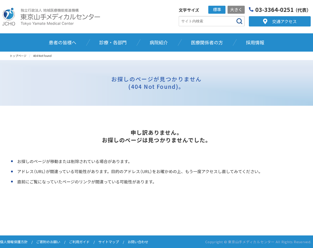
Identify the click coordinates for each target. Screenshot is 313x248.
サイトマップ (108, 241)
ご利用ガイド (79, 241)
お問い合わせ (138, 241)
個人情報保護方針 (13, 241)
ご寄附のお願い (48, 241)
